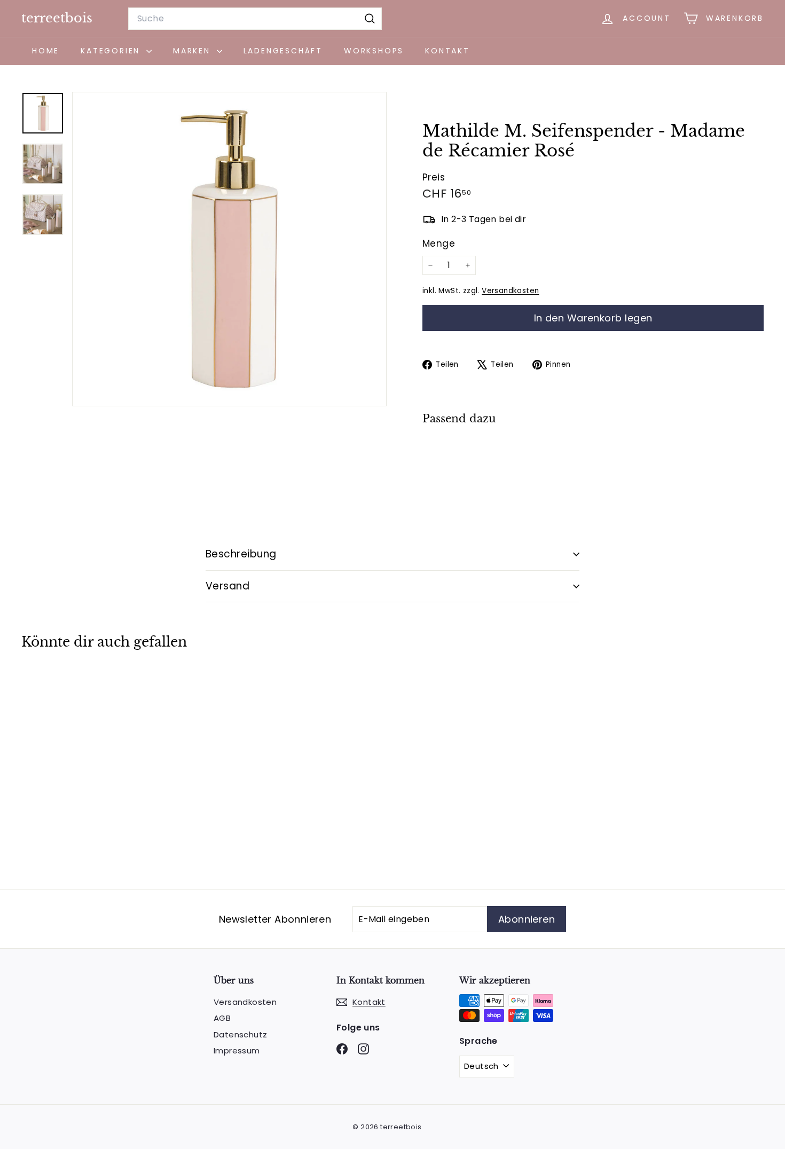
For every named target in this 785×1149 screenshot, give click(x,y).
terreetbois (56, 18)
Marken (193, 50)
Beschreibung (241, 554)
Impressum (237, 1050)
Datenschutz (240, 1034)
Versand (227, 586)
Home (45, 50)
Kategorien (112, 50)
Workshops (374, 50)
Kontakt (447, 50)
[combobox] (255, 18)
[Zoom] (229, 249)
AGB (222, 1018)
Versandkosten (510, 291)
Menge (438, 243)
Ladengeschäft (283, 50)
